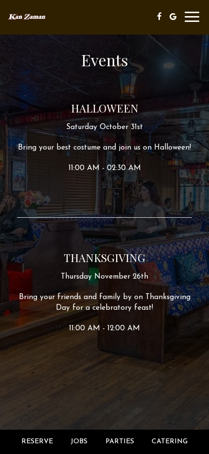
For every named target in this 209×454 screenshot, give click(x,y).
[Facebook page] (159, 16)
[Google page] (173, 16)
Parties (119, 441)
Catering (170, 441)
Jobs (78, 441)
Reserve (37, 441)
